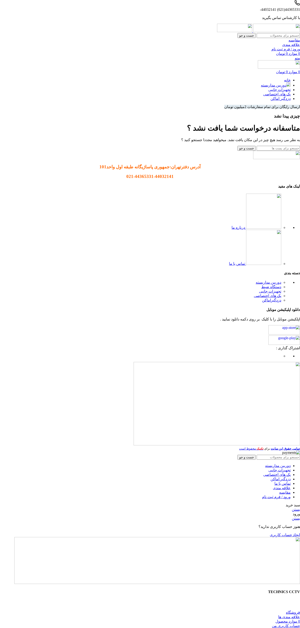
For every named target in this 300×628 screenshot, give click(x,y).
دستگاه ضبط (271, 287)
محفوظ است (251, 448)
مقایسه (285, 492)
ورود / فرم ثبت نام (276, 497)
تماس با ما (237, 264)
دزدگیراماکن (271, 300)
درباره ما (239, 227)
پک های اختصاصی (267, 296)
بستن (296, 509)
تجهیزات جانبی (270, 291)
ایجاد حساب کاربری (285, 535)
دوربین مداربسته (268, 282)
